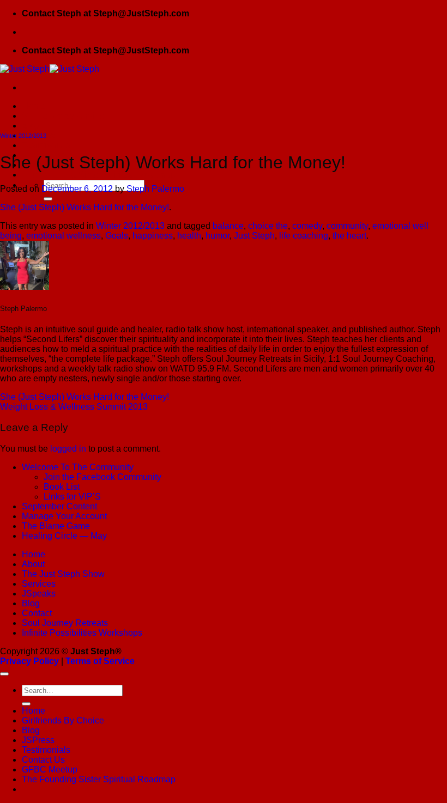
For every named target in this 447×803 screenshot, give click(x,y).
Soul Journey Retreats (65, 623)
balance (228, 225)
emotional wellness (63, 235)
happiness (152, 235)
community (347, 225)
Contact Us (43, 759)
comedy (307, 225)
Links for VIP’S (72, 496)
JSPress (38, 740)
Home (33, 106)
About (33, 564)
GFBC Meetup (49, 769)
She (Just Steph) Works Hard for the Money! (84, 207)
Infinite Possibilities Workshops (82, 632)
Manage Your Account (64, 516)
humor (217, 235)
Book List (62, 486)
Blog (31, 125)
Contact (37, 613)
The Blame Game (56, 526)
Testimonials (46, 145)
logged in (68, 448)
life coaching (303, 235)
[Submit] (48, 198)
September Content (59, 506)
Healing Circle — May (64, 535)
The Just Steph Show (63, 574)
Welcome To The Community (78, 467)
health (189, 235)
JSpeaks (39, 593)
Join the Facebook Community (102, 477)
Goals (116, 235)
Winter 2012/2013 (23, 135)
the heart (349, 235)
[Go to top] (4, 674)
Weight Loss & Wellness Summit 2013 (74, 406)
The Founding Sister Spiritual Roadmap (99, 174)
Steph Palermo (155, 188)
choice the (268, 225)
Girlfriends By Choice (63, 115)
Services (39, 583)
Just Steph (254, 235)
